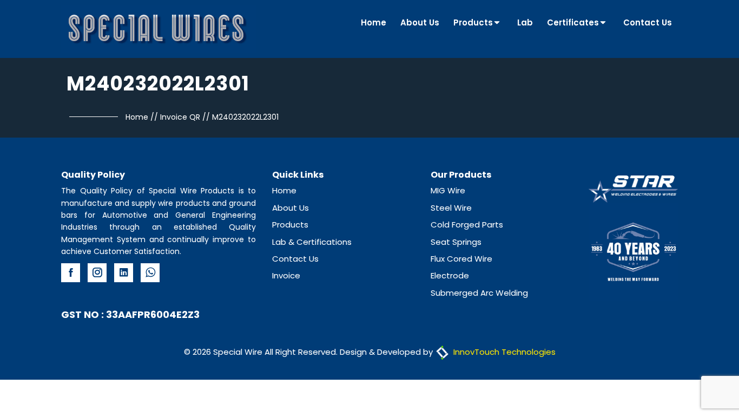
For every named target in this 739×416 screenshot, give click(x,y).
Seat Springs (456, 242)
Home (373, 22)
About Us (419, 22)
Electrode (450, 275)
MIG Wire (448, 190)
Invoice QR (180, 117)
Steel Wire (451, 207)
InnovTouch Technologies (503, 352)
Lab (525, 22)
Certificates (573, 22)
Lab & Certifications (312, 242)
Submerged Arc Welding (479, 292)
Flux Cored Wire (461, 258)
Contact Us (647, 22)
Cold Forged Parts (467, 224)
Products (473, 22)
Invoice (286, 275)
